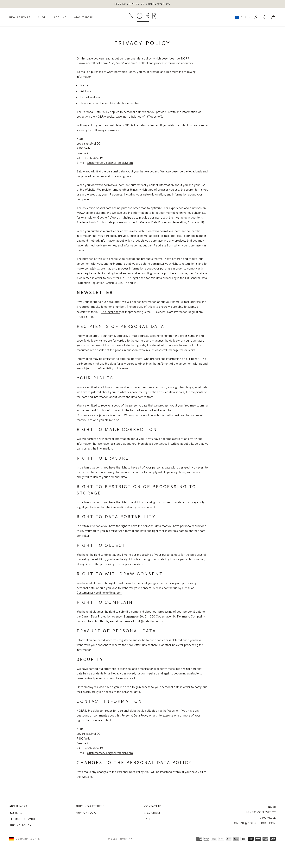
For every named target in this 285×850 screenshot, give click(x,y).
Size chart (152, 812)
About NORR (18, 806)
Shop (42, 17)
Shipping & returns (89, 806)
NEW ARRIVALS (19, 17)
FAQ (147, 819)
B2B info (15, 812)
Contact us (153, 806)
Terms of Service (22, 819)
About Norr (83, 17)
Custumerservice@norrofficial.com (110, 162)
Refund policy (20, 825)
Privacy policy (86, 812)
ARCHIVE (60, 17)
